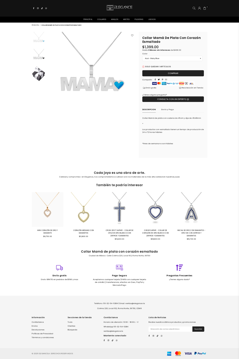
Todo (70, 322)
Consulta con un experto (172, 99)
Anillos (114, 19)
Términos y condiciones (43, 337)
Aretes (126, 19)
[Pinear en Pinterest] (162, 79)
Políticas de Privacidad (42, 333)
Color (144, 53)
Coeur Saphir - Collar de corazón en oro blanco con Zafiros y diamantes (155, 233)
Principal (87, 19)
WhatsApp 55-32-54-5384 (116, 326)
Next (133, 76)
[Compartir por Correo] (166, 79)
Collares (101, 19)
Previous (49, 76)
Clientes (71, 326)
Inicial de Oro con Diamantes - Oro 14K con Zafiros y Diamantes (191, 233)
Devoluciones (38, 329)
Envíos (35, 326)
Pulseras (139, 19)
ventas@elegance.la (113, 331)
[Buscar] (194, 8)
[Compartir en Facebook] (155, 79)
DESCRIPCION (149, 109)
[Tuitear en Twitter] (159, 79)
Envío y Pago (167, 109)
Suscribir (198, 329)
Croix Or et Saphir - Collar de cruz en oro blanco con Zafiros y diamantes (119, 233)
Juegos (152, 19)
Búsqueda (72, 329)
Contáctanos (38, 322)
